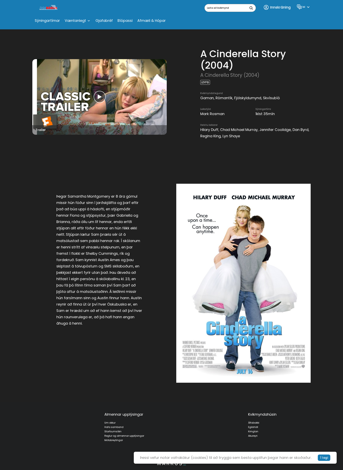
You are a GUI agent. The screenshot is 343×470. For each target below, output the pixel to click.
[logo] (48, 8)
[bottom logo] (171, 464)
